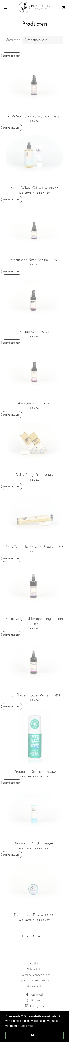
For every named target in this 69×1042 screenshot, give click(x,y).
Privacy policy (34, 986)
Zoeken (35, 963)
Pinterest (36, 1000)
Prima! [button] (34, 1035)
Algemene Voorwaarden (34, 975)
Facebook (36, 995)
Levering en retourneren (35, 980)
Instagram (36, 1006)
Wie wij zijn (34, 969)
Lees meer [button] (27, 1025)
